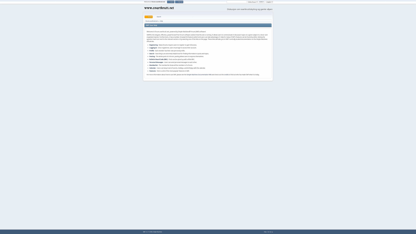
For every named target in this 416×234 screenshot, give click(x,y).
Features (152, 71)
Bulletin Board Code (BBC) (158, 59)
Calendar (152, 68)
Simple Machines (157, 231)
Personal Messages (156, 62)
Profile (151, 51)
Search (151, 54)
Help (265, 232)
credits (226, 75)
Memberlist (153, 65)
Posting (152, 56)
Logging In (153, 48)
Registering (153, 45)
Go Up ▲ (270, 232)
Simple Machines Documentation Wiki (199, 75)
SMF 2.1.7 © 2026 (148, 231)
